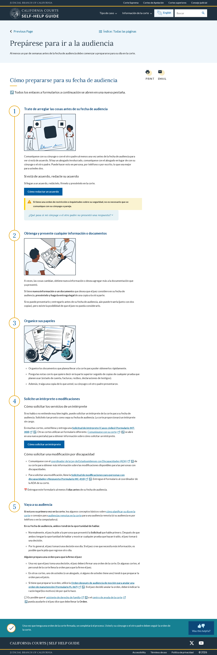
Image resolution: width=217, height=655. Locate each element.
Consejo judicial (199, 2)
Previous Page (23, 31)
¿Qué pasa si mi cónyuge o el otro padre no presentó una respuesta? (70, 215)
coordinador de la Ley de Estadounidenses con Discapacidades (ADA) (89, 461)
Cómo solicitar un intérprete (44, 444)
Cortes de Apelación (153, 2)
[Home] (34, 13)
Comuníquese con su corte (102, 431)
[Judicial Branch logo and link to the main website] (31, 3)
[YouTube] (201, 643)
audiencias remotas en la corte (65, 515)
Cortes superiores (177, 2)
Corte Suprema (130, 2)
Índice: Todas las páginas (119, 31)
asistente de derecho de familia (63, 597)
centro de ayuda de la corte (107, 597)
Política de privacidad (183, 652)
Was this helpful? (201, 631)
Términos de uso (158, 652)
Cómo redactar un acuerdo (43, 191)
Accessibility (139, 652)
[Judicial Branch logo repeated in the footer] (31, 652)
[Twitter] (191, 643)
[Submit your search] (203, 13)
